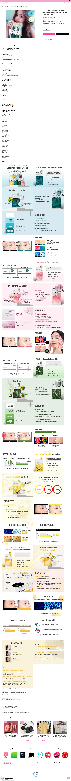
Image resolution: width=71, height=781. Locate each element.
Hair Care (24, 2)
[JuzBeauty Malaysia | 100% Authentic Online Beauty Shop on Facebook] (54, 763)
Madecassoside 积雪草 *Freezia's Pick (49, 21)
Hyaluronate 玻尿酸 (46, 23)
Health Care (30, 2)
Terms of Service (29, 778)
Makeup (19, 2)
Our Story (38, 762)
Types (43, 20)
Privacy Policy (34, 778)
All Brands (59, 2)
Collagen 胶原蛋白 (54, 23)
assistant (9, 707)
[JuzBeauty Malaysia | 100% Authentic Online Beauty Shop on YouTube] (59, 763)
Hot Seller (38, 764)
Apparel (45, 2)
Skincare (15, 2)
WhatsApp (14, 691)
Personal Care (35, 2)
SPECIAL (10, 2)
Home (2, 6)
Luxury (54, 2)
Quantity (44, 27)
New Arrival (38, 765)
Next (38, 24)
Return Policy (38, 778)
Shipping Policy (42, 778)
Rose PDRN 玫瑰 (46, 25)
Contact (38, 763)
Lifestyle (41, 2)
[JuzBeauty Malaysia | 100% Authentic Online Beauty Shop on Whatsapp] (61, 763)
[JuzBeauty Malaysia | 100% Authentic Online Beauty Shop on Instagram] (57, 763)
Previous (3, 24)
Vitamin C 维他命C (61, 23)
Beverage (50, 2)
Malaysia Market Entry (39, 768)
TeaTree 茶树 (59, 21)
